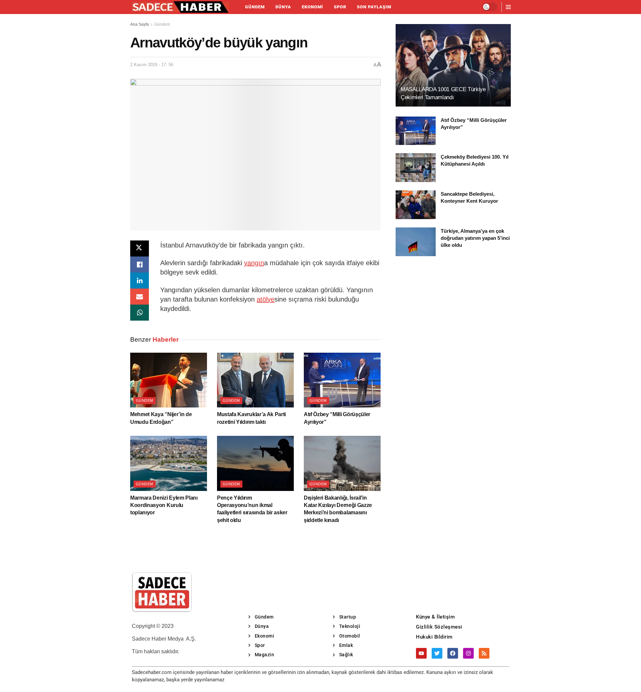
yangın (254, 263)
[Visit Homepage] (180, 7)
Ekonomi (312, 6)
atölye (265, 299)
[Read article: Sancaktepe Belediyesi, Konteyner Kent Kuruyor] (416, 204)
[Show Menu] (508, 7)
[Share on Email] (139, 297)
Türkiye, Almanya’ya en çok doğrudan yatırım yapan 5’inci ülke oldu (475, 238)
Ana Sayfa (139, 24)
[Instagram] (468, 653)
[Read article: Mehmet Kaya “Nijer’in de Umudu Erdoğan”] (168, 380)
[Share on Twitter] (139, 248)
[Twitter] (437, 653)
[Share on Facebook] (139, 264)
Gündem (255, 6)
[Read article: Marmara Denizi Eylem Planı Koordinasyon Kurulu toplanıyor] (168, 463)
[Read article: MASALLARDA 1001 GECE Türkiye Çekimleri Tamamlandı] (453, 65)
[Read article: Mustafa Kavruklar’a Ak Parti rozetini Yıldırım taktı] (255, 380)
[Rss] (484, 653)
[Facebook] (452, 653)
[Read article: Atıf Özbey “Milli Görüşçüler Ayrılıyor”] (342, 380)
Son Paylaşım (374, 6)
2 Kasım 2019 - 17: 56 (151, 64)
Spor (340, 6)
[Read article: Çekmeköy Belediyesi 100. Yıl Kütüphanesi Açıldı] (416, 167)
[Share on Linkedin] (139, 281)
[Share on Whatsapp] (139, 313)
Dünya (283, 6)
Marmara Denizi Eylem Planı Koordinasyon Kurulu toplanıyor (164, 505)
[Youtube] (421, 653)
